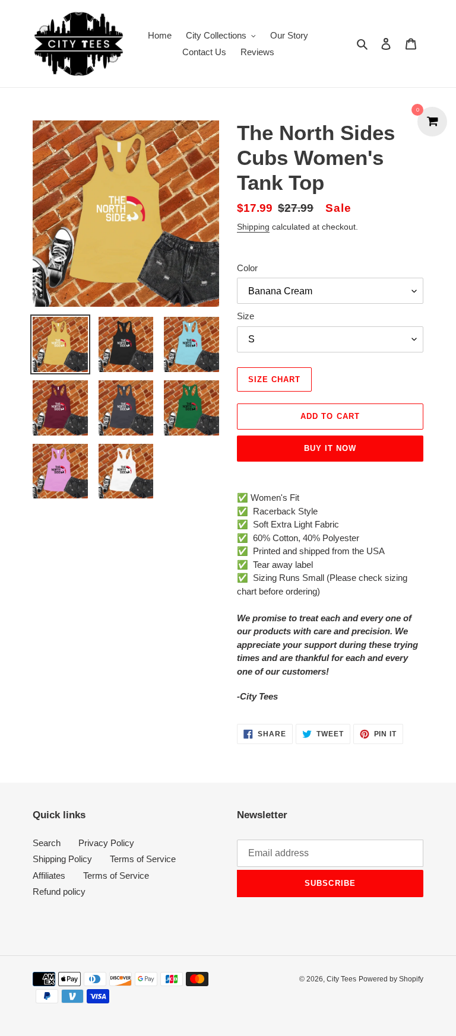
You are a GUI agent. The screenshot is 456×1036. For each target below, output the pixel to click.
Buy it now (330, 448)
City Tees (341, 979)
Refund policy (59, 891)
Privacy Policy (106, 843)
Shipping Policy (62, 859)
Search (47, 843)
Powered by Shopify (391, 979)
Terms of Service (143, 859)
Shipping (253, 226)
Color (247, 268)
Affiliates (49, 875)
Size (245, 316)
